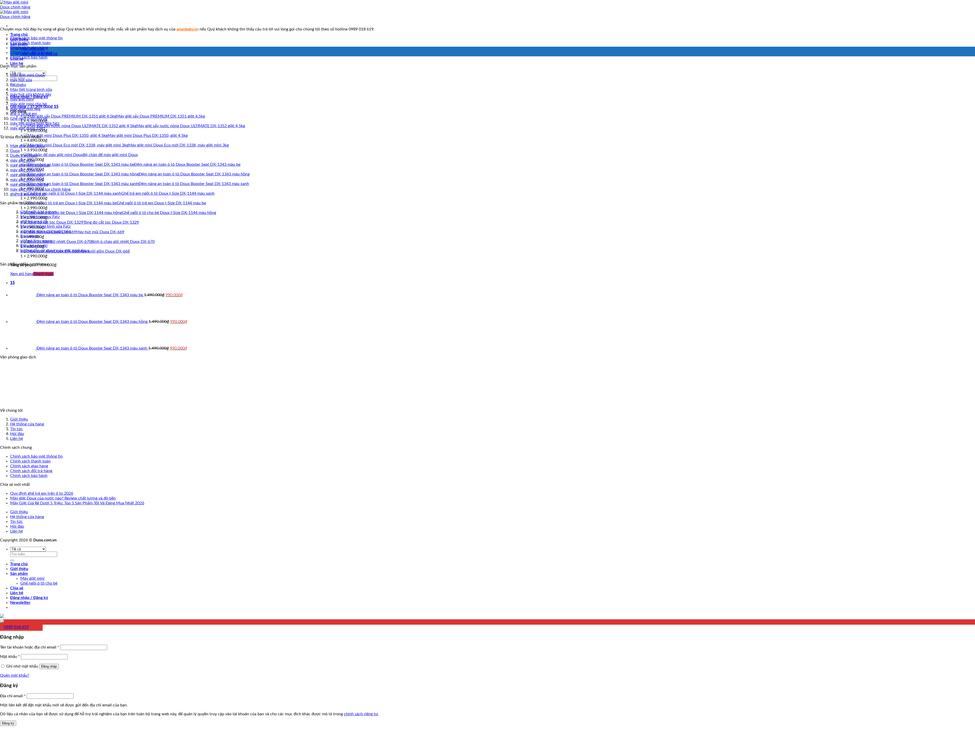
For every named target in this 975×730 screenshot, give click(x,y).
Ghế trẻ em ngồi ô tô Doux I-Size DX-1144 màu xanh (168, 193)
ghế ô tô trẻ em (23, 114)
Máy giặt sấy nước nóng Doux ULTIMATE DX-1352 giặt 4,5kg (190, 126)
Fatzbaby (18, 85)
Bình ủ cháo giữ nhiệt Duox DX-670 (123, 242)
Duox (15, 151)
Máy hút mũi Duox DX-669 (100, 232)
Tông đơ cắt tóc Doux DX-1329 (111, 222)
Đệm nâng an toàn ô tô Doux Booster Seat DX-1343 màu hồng (194, 174)
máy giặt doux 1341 (27, 128)
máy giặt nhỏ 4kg (25, 109)
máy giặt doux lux (25, 170)
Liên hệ (16, 63)
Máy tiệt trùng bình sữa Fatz (45, 226)
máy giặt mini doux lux (30, 165)
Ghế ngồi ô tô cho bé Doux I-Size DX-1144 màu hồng (169, 213)
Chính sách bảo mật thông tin (36, 38)
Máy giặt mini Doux (27, 146)
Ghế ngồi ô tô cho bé (28, 119)
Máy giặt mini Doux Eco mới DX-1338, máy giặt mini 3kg (178, 145)
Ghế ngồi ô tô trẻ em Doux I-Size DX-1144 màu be (161, 203)
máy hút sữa (21, 80)
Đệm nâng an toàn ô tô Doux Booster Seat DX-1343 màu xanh (193, 184)
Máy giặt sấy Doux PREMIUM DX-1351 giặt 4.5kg (160, 116)
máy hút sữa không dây (30, 94)
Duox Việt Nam (23, 156)
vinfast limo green (36, 241)
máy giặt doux (22, 160)
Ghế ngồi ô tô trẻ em (38, 212)
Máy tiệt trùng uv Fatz (40, 217)
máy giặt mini (22, 99)
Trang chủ (19, 34)
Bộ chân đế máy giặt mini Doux (110, 155)
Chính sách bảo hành (28, 57)
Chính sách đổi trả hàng (31, 53)
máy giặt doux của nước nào (45, 231)
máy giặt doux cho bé (29, 184)
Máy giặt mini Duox (27, 75)
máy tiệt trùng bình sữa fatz (34, 123)
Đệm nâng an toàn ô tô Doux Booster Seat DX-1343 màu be (187, 164)
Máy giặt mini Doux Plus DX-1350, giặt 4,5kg (148, 136)
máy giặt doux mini (27, 175)
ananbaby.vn (187, 29)
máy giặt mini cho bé (28, 104)
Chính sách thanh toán (30, 43)
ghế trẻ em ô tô (33, 222)
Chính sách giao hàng (29, 48)
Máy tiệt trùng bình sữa (31, 90)
